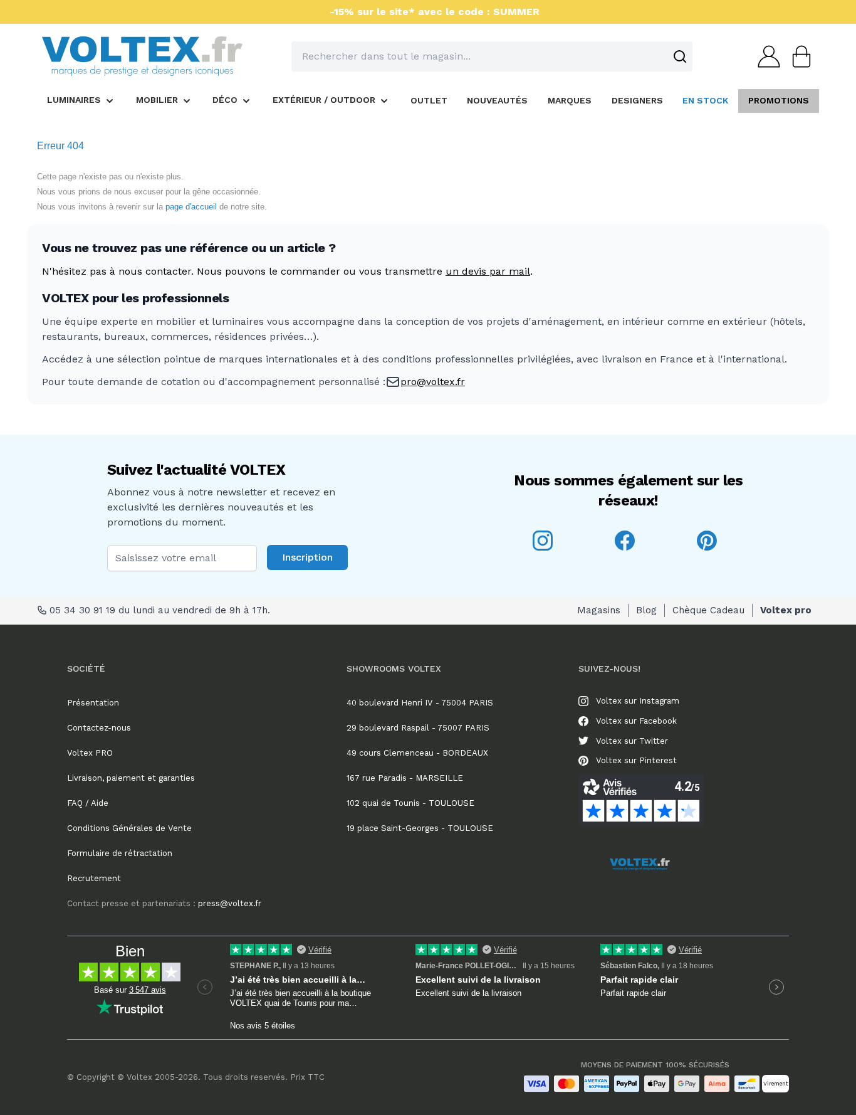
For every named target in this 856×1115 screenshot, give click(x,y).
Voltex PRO (90, 753)
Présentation (93, 702)
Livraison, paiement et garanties (131, 778)
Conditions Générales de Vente (129, 828)
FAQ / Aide (87, 803)
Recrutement (94, 878)
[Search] (679, 56)
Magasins (598, 610)
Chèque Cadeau (708, 610)
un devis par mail (488, 271)
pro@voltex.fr (432, 382)
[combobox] (491, 56)
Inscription (307, 557)
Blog (646, 610)
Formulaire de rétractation (119, 853)
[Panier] (797, 56)
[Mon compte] (765, 56)
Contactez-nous (99, 727)
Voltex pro (786, 610)
